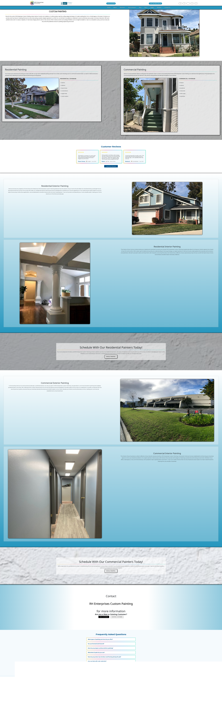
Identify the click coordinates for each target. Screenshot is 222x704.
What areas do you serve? (95, 670)
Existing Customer (117, 616)
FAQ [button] (145, 7)
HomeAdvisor (135, 161)
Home (108, 7)
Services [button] (122, 7)
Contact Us (167, 7)
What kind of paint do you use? (96, 652)
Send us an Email (111, 3)
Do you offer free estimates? (96, 665)
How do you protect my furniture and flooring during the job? (104, 656)
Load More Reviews (111, 166)
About (115, 7)
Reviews (159, 7)
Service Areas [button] (131, 7)
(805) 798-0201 (79, 686)
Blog (140, 7)
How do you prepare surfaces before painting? (100, 648)
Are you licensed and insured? (96, 643)
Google (89, 161)
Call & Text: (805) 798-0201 (155, 3)
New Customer (104, 616)
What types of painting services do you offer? (100, 639)
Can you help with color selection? (97, 661)
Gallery (152, 7)
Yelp (108, 161)
